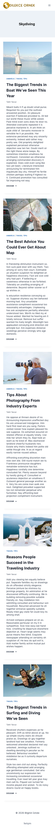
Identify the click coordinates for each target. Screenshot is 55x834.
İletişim (27, 823)
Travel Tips (21, 79)
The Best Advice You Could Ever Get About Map (26, 247)
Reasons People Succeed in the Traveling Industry (22, 562)
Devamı (11, 186)
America (10, 79)
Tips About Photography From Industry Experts (23, 400)
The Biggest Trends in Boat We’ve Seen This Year (26, 90)
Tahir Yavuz (11, 102)
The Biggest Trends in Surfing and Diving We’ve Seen (26, 713)
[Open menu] (49, 5)
